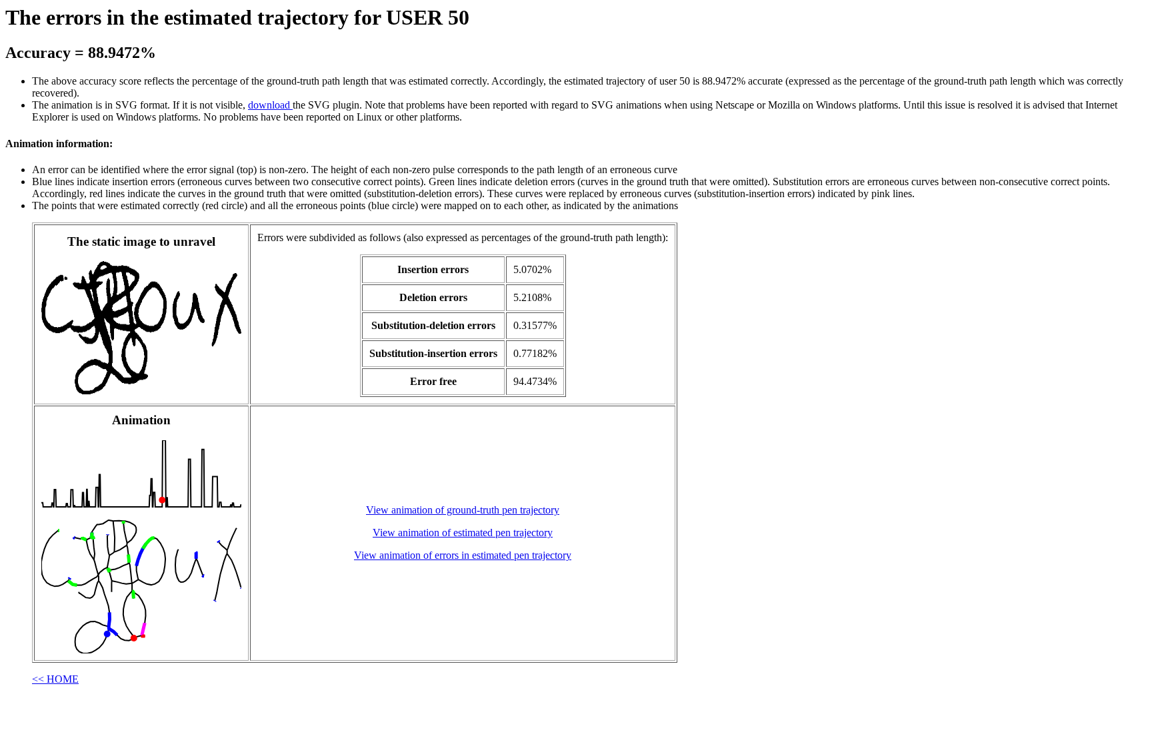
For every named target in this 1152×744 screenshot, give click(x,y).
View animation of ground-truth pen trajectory (462, 510)
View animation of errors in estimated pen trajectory (462, 555)
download (270, 105)
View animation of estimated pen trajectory (463, 532)
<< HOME (55, 679)
